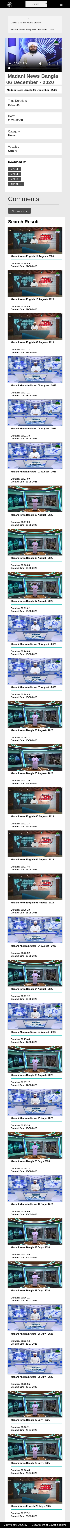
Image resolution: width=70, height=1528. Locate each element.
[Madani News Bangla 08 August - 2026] (35, 542)
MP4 (14, 169)
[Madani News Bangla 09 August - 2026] (35, 498)
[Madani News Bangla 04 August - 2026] (35, 973)
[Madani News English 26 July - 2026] (35, 1490)
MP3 (14, 174)
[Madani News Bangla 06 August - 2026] (35, 714)
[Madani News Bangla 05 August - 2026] (35, 757)
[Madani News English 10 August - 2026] (35, 283)
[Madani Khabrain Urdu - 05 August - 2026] (35, 671)
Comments (19, 211)
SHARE (15, 184)
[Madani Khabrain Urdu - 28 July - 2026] (35, 1188)
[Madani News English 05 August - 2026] (35, 800)
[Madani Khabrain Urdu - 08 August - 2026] (35, 412)
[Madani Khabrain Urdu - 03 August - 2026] (35, 1016)
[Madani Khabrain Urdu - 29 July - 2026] (35, 1102)
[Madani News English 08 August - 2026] (35, 326)
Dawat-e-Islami (18, 22)
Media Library (34, 22)
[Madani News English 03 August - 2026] (35, 886)
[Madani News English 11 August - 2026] (35, 240)
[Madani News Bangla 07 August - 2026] (35, 585)
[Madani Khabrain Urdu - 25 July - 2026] (35, 1361)
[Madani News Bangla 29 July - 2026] (35, 1145)
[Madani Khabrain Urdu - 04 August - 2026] (35, 929)
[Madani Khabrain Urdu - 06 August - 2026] (35, 628)
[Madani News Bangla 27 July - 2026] (35, 1274)
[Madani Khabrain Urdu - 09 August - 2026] (35, 369)
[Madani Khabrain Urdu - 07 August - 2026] (35, 455)
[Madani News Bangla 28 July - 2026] (35, 1231)
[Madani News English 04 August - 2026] (35, 843)
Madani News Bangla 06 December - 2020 (32, 29)
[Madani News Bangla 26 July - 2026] (35, 1447)
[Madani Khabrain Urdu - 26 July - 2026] (35, 1317)
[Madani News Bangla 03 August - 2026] (35, 1059)
